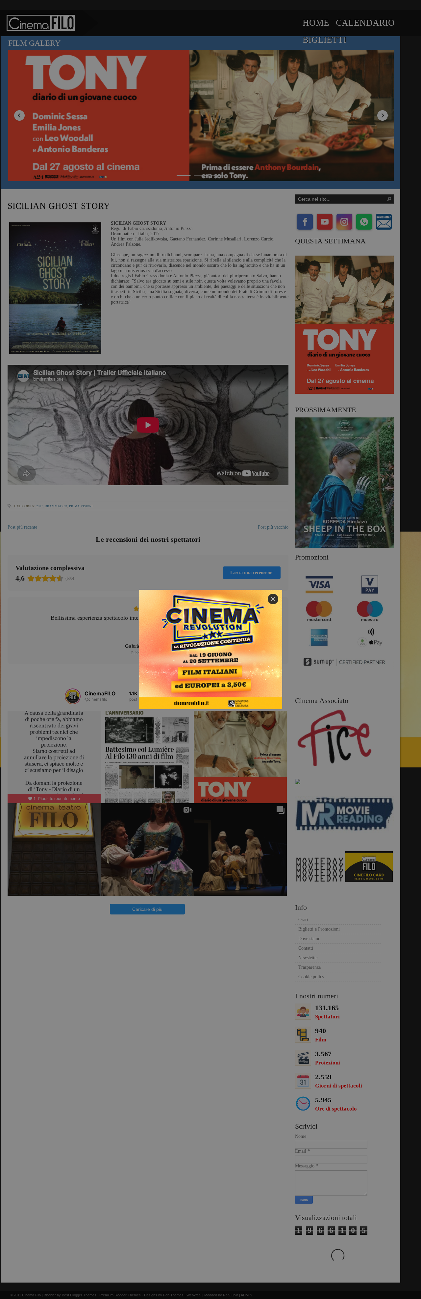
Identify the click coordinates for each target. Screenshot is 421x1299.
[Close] (273, 599)
